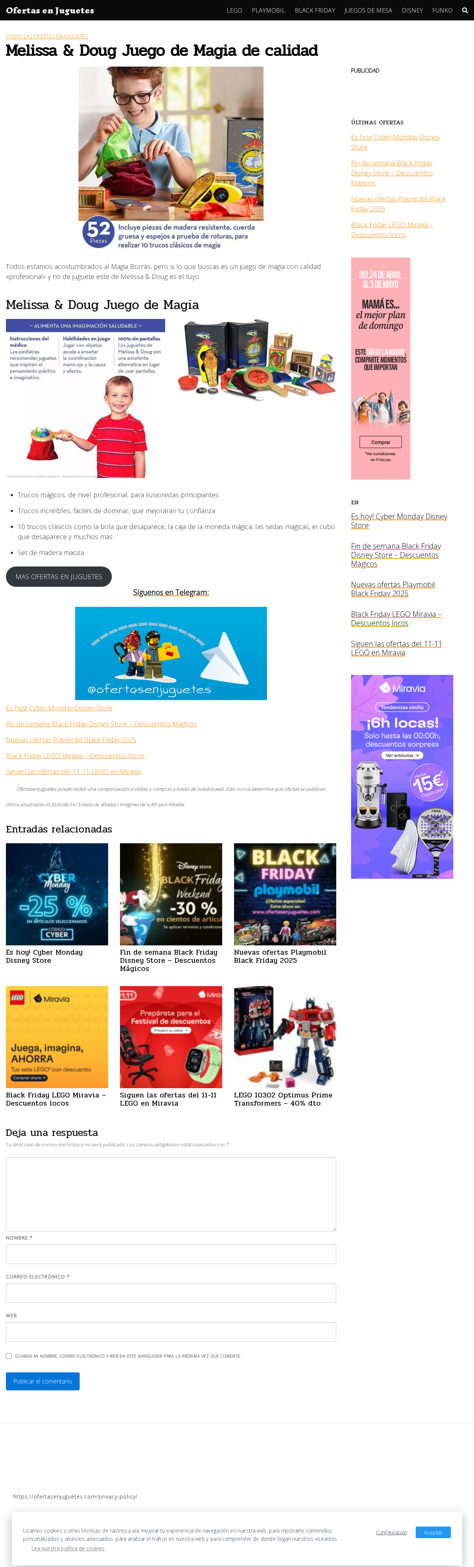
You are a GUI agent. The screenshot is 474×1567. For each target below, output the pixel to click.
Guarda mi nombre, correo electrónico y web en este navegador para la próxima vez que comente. (128, 1356)
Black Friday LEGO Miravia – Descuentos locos (75, 755)
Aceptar (433, 1532)
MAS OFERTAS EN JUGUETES (59, 576)
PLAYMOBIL (268, 10)
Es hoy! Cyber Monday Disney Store (59, 707)
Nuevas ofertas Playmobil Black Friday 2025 (71, 739)
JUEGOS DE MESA (368, 10)
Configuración (391, 1532)
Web (11, 1315)
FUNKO (442, 10)
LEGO (234, 10)
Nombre (19, 1237)
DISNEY (412, 10)
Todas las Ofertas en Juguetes (47, 36)
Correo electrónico (38, 1276)
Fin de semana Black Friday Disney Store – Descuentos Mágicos (101, 723)
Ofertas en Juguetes (50, 10)
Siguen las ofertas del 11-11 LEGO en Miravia (73, 771)
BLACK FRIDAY (315, 10)
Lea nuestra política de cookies (68, 1548)
